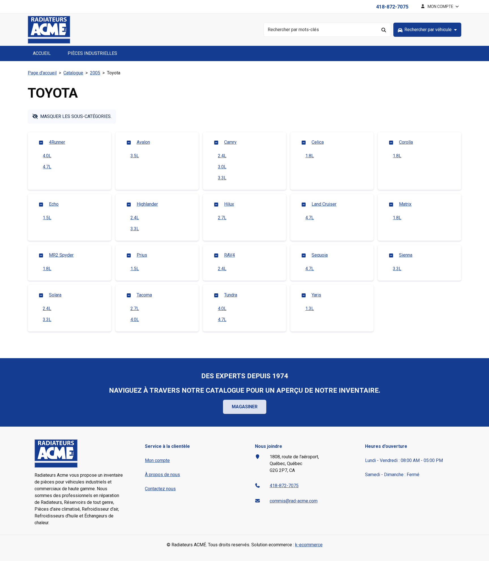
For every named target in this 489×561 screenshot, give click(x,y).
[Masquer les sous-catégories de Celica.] (303, 142)
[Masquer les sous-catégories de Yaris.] (303, 295)
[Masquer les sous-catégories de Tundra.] (216, 295)
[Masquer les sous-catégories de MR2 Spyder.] (41, 255)
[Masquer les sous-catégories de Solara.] (41, 295)
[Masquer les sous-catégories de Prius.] (129, 255)
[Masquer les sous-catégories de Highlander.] (129, 204)
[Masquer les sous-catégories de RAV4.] (216, 255)
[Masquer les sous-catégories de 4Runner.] (41, 142)
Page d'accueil (42, 73)
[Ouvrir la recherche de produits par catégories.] (427, 30)
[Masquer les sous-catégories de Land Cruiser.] (303, 204)
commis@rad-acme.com (294, 501)
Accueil (42, 53)
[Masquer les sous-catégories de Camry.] (216, 142)
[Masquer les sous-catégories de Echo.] (41, 204)
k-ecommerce (309, 544)
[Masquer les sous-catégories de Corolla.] (391, 142)
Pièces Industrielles (92, 53)
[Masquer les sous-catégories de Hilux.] (216, 204)
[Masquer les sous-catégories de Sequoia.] (303, 255)
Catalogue (73, 73)
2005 (95, 73)
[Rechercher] (384, 30)
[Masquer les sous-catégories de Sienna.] (391, 255)
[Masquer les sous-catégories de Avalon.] (129, 142)
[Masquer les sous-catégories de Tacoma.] (129, 295)
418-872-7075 (392, 7)
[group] (427, 30)
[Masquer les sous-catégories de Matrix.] (391, 204)
